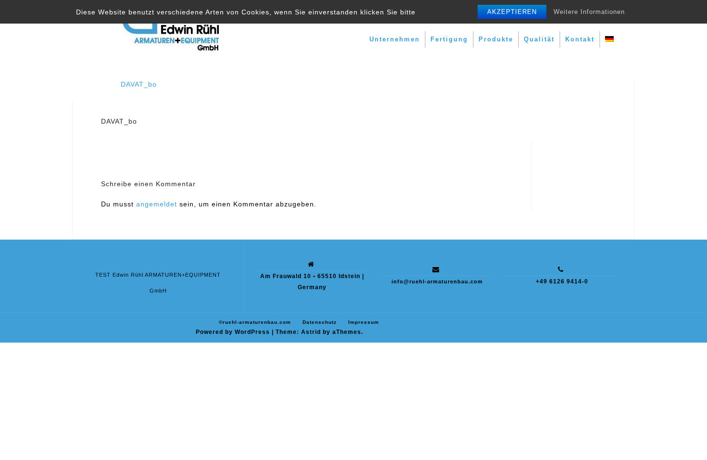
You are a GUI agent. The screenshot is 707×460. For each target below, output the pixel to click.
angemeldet (156, 204)
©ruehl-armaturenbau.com (255, 322)
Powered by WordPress (233, 332)
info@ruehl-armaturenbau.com (437, 281)
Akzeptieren (512, 11)
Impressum (363, 322)
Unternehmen (394, 39)
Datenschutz (320, 322)
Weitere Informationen (589, 11)
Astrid (311, 332)
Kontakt (579, 39)
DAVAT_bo (139, 84)
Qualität (539, 39)
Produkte (496, 39)
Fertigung (449, 39)
